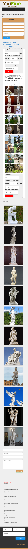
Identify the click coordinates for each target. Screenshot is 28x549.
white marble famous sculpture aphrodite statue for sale (11, 508)
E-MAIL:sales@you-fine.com (7, 482)
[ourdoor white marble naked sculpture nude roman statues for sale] (14, 100)
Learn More (13, 210)
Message (9, 13)
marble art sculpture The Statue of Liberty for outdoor (10, 522)
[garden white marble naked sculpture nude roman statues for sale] (14, 129)
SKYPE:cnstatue (6, 483)
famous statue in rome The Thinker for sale (9, 510)
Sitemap (25, 546)
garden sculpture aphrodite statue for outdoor (9, 517)
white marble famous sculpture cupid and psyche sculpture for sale (12, 498)
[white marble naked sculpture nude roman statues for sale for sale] (14, 159)
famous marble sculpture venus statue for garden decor (11, 503)
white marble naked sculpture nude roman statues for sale (11, 45)
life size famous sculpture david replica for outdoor (10, 496)
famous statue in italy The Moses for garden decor (10, 491)
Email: (21, 544)
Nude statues (16, 13)
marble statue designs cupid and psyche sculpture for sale (11, 489)
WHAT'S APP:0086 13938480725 (8, 484)
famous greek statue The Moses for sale (9, 515)
